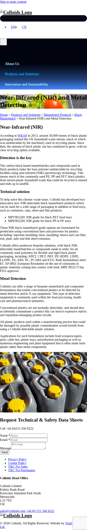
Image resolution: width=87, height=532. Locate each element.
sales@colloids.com (12, 511)
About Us (12, 64)
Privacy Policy (17, 459)
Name (5, 435)
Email (5, 439)
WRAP (22, 135)
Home (4, 115)
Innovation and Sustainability (26, 84)
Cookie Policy (17, 463)
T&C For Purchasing (21, 470)
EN (13, 27)
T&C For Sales (18, 466)
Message (5, 448)
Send (5, 452)
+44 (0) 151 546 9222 (40, 511)
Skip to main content (13, 1)
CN (24, 27)
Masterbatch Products (57, 115)
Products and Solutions (22, 74)
